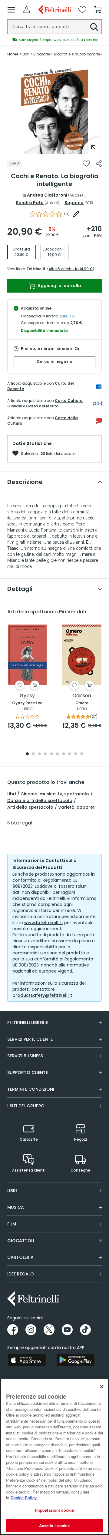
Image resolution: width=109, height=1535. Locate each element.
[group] (54, 40)
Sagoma (74, 203)
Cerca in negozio (54, 361)
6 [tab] (57, 754)
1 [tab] (54, 149)
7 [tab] (64, 754)
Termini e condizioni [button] (30, 1089)
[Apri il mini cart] (97, 9)
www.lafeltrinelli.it (43, 923)
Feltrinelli (36, 268)
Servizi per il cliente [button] (30, 1039)
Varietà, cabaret (76, 807)
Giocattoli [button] (20, 1241)
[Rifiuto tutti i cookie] (101, 1386)
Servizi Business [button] (25, 1056)
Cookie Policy (24, 1497)
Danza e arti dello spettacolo (39, 800)
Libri (11, 794)
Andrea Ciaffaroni (47, 195)
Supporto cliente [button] (27, 1072)
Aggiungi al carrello (59, 286)
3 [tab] (39, 754)
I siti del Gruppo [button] (26, 1106)
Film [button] (11, 1224)
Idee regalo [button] (20, 1274)
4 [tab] (45, 754)
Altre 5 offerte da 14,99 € (71, 268)
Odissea (81, 696)
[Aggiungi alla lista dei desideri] (86, 164)
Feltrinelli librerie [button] (27, 1022)
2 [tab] (33, 754)
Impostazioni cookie (54, 1510)
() (67, 214)
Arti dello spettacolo (30, 807)
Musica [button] (15, 1207)
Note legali (20, 823)
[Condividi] (99, 163)
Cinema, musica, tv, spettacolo (55, 794)
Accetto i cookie (54, 1525)
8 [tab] (69, 754)
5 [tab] (51, 754)
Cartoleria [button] (20, 1257)
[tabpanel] (54, 108)
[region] (54, 1456)
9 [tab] (75, 754)
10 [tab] (81, 754)
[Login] (26, 10)
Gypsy (27, 696)
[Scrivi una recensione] (76, 213)
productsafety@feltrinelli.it (42, 995)
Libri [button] (12, 1191)
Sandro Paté (30, 203)
